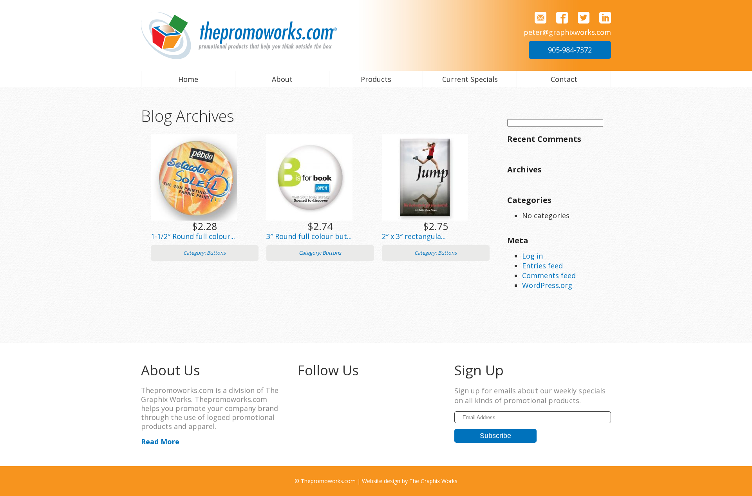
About (282, 79)
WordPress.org (547, 285)
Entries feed (542, 265)
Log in (532, 256)
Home (188, 79)
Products (376, 79)
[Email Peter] (537, 17)
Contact (564, 79)
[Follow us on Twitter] (580, 17)
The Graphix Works (433, 481)
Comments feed (549, 275)
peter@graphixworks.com (567, 32)
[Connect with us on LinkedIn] (601, 17)
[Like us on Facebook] (559, 17)
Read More (160, 441)
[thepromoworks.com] (239, 34)
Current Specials (470, 79)
